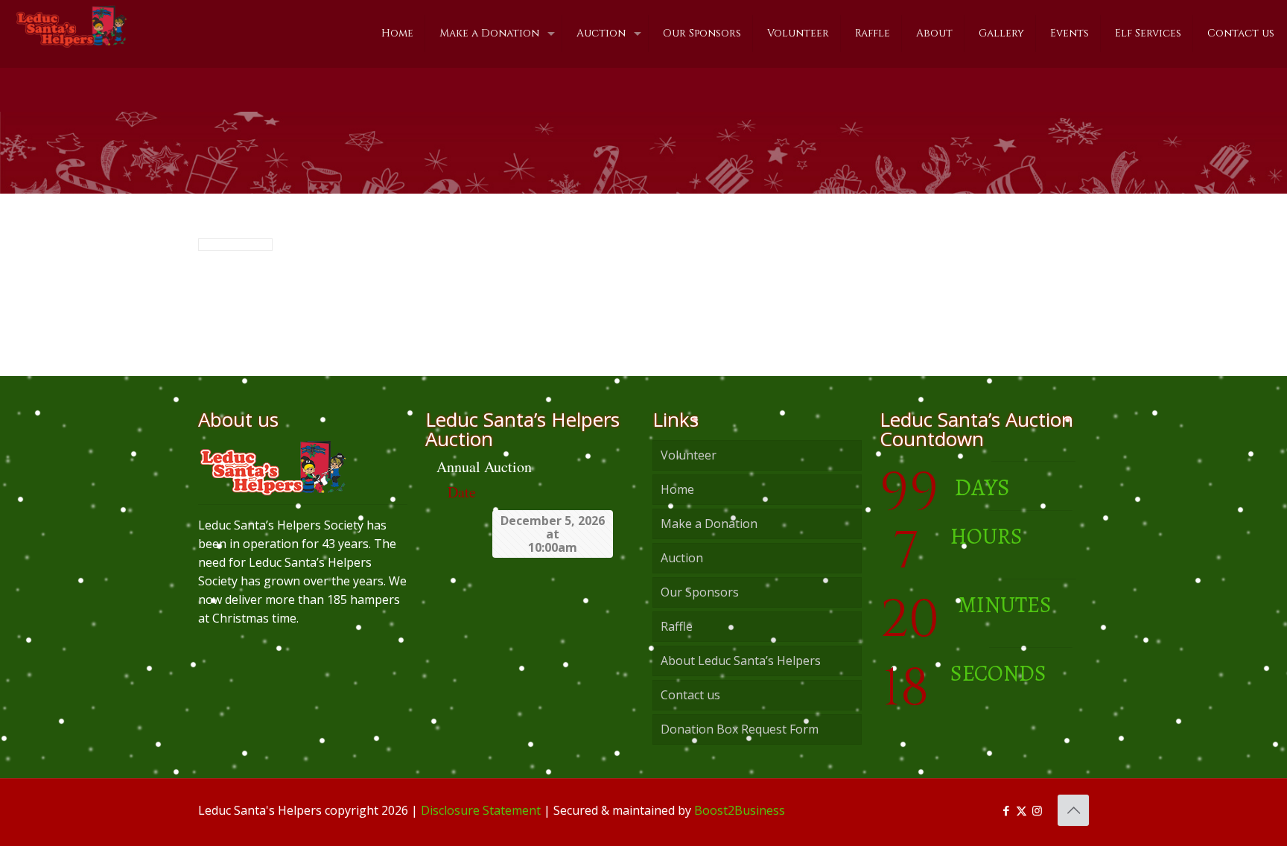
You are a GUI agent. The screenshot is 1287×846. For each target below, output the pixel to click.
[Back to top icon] (1073, 810)
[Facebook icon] (1005, 810)
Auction (682, 558)
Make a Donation (709, 523)
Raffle (677, 626)
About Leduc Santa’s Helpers (741, 660)
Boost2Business (739, 810)
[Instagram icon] (1037, 810)
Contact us (690, 695)
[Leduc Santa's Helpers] (71, 26)
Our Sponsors (700, 592)
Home (677, 489)
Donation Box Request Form (740, 729)
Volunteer (688, 455)
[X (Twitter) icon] (1021, 810)
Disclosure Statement (481, 810)
